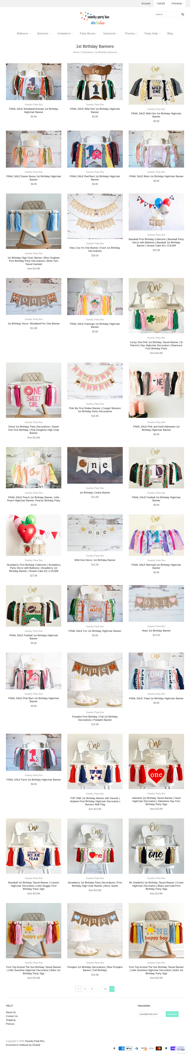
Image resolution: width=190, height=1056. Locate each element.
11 (105, 989)
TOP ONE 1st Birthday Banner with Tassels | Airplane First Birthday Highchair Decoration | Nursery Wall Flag (95, 801)
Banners (42, 33)
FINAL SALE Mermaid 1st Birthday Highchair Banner (156, 566)
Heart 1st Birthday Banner (156, 630)
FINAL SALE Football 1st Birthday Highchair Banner (156, 499)
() (161, 3)
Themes (130, 33)
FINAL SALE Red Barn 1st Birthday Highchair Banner (95, 178)
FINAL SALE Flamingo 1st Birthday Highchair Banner (95, 325)
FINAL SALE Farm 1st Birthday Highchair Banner (34, 779)
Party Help (151, 33)
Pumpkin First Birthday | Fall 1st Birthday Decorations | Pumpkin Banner (95, 718)
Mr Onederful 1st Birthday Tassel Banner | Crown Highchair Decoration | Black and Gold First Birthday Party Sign (156, 885)
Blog (170, 33)
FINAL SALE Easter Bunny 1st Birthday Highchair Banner (33, 178)
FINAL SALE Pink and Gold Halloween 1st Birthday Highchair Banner (156, 428)
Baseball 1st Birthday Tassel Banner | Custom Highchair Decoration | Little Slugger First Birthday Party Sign (33, 885)
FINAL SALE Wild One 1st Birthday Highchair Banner (95, 110)
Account (146, 3)
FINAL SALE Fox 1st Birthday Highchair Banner (95, 630)
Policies (10, 1024)
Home (76, 52)
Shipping (10, 1020)
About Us (11, 1012)
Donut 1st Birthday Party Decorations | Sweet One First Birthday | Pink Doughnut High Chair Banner (33, 429)
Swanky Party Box (34, 104)
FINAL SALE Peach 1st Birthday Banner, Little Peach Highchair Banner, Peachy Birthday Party (33, 499)
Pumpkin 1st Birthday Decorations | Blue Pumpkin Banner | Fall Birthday (95, 969)
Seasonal (109, 33)
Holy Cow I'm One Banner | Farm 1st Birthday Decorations (95, 249)
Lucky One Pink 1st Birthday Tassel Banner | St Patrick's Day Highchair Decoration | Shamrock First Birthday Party (156, 345)
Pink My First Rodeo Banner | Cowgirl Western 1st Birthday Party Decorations (95, 410)
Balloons (22, 33)
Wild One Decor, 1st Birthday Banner (95, 560)
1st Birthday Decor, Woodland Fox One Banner (34, 323)
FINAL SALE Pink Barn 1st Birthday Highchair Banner (33, 700)
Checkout (177, 3)
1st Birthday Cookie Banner (95, 492)
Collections (87, 52)
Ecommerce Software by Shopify (23, 1045)
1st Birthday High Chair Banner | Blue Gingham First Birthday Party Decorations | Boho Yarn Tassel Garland (34, 261)
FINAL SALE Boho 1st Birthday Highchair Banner (156, 176)
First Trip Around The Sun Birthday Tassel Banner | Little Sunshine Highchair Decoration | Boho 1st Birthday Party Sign (33, 970)
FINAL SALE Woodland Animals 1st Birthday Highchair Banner (33, 110)
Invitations (64, 33)
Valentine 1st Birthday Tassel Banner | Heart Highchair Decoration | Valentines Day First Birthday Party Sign (156, 801)
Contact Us (12, 1016)
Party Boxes (87, 33)
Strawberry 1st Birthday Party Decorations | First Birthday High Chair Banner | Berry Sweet (95, 884)
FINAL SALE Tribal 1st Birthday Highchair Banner (156, 698)
